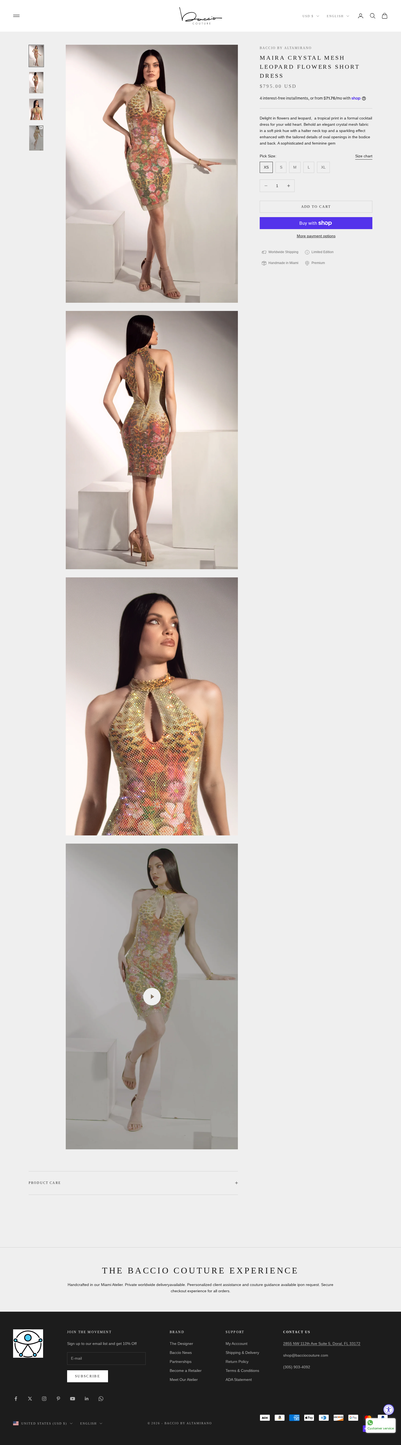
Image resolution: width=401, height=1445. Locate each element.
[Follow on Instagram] (44, 1398)
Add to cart (316, 207)
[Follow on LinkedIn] (86, 1398)
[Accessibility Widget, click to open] (388, 1409)
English (335, 16)
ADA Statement (239, 1379)
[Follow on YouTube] (72, 1398)
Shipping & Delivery (242, 1352)
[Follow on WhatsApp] (101, 1398)
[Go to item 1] (36, 56)
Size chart (363, 156)
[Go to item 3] (36, 109)
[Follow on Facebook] (16, 1398)
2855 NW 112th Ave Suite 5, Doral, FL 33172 (321, 1343)
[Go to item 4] (36, 138)
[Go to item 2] (36, 82)
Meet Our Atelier (184, 1379)
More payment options (316, 236)
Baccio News (181, 1352)
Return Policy (237, 1361)
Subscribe (87, 1376)
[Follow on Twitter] (30, 1398)
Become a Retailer (186, 1370)
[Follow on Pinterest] (58, 1398)
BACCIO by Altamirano (286, 48)
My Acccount (236, 1343)
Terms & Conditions (242, 1370)
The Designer (181, 1343)
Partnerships (180, 1361)
